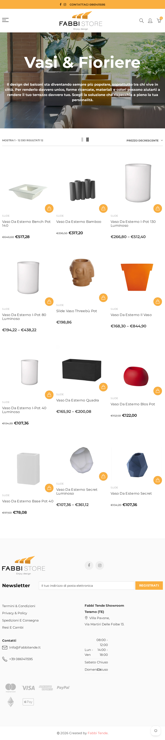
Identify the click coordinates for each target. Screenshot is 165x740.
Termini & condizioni (18, 606)
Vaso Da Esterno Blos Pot (133, 404)
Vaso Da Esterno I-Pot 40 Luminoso (24, 410)
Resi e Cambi (12, 627)
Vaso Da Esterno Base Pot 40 (27, 501)
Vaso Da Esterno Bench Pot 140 (26, 224)
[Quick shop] (49, 208)
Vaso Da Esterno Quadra (77, 400)
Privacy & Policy (14, 613)
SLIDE (6, 215)
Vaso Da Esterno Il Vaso (131, 315)
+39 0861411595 (21, 659)
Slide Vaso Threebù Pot (76, 311)
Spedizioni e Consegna (20, 620)
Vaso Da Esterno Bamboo (78, 222)
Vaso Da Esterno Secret (131, 493)
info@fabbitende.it (25, 647)
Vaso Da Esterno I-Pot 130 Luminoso (133, 224)
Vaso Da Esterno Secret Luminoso (77, 491)
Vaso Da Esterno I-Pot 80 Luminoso (24, 317)
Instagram (99, 565)
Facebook (89, 565)
